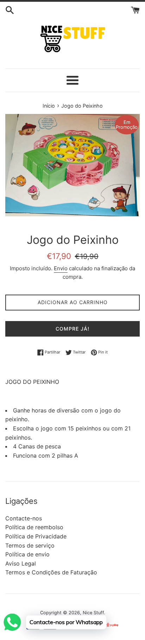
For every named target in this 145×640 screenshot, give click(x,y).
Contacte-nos (23, 518)
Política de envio (27, 554)
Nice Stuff (93, 612)
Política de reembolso (34, 527)
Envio (61, 268)
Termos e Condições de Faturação (51, 572)
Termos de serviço (30, 545)
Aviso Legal (20, 563)
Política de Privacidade (36, 536)
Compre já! (72, 329)
